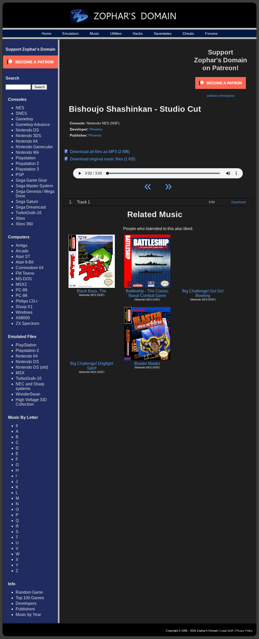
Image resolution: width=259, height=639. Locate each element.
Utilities (116, 33)
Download (238, 202)
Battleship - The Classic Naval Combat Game (147, 293)
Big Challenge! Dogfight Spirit (91, 365)
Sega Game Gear (31, 180)
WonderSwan (28, 394)
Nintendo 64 (27, 141)
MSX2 (21, 284)
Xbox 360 (24, 224)
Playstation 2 (27, 163)
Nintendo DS (27, 130)
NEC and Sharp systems (30, 386)
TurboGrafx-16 (28, 213)
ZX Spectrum (27, 323)
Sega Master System (34, 186)
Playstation (26, 158)
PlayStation (26, 345)
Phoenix (96, 129)
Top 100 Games (30, 598)
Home (46, 33)
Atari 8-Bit (24, 262)
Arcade (22, 251)
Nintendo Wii (27, 152)
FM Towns (25, 273)
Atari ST (23, 256)
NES (20, 108)
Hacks (138, 33)
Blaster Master (147, 363)
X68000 (23, 318)
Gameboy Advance (33, 124)
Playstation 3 (27, 169)
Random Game (29, 592)
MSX (20, 373)
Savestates (162, 33)
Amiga (21, 245)
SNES (21, 113)
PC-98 (21, 295)
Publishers (25, 609)
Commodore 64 (30, 268)
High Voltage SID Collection (31, 402)
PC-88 (21, 290)
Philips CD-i (26, 301)
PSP (20, 175)
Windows (24, 312)
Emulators (70, 33)
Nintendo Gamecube (34, 147)
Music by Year (28, 614)
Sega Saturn (27, 201)
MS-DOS (24, 279)
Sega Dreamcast (31, 207)
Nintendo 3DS (28, 136)
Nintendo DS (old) (32, 367)
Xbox (20, 218)
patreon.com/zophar (220, 96)
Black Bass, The (91, 291)
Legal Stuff (226, 630)
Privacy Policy (244, 630)
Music (94, 33)
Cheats (188, 33)
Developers (26, 603)
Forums (211, 33)
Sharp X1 (24, 307)
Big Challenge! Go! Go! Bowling (203, 293)
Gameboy (24, 119)
